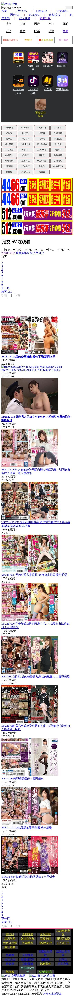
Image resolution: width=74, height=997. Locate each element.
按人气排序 (37, 252)
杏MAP (28, 40)
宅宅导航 (63, 963)
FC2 (51, 23)
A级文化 (58, 138)
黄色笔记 (9, 155)
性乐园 (9, 138)
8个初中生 (63, 942)
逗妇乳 (58, 149)
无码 (65, 23)
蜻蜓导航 (9, 160)
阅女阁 (42, 155)
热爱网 (10, 955)
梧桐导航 (58, 155)
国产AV (14, 14)
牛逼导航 (58, 133)
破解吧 (45, 959)
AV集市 (58, 127)
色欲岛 (9, 133)
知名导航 (45, 18)
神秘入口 (42, 127)
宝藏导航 (45, 938)
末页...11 (6, 291)
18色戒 (42, 133)
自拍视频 (54, 14)
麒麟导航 (25, 160)
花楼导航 (27, 963)
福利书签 (45, 963)
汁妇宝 (63, 959)
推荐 (8, 23)
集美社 (9, 171)
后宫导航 (25, 166)
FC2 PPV (34, 14)
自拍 (22, 31)
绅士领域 (25, 171)
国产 (37, 23)
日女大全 (9, 959)
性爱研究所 (28, 959)
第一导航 (63, 40)
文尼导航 (45, 934)
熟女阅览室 (42, 144)
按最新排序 (23, 252)
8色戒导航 (41, 160)
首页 (4, 11)
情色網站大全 (28, 970)
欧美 (37, 31)
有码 (8, 31)
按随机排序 (8, 252)
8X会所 (58, 144)
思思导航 (9, 938)
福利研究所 (12, 40)
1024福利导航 (63, 932)
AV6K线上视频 (52, 993)
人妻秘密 (58, 160)
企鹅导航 (27, 934)
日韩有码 (41, 11)
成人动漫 (24, 18)
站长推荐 (9, 127)
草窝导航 (27, 955)
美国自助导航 (45, 953)
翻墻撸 (10, 971)
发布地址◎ (45, 971)
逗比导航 (9, 144)
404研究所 (58, 166)
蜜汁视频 (9, 947)
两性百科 (25, 138)
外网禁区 (27, 942)
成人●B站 (41, 149)
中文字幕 (62, 11)
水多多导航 (47, 40)
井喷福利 (9, 166)
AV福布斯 (9, 149)
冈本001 (25, 149)
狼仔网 (42, 138)
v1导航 (25, 155)
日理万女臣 (63, 938)
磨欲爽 (10, 963)
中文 (22, 23)
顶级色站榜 (45, 942)
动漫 (51, 31)
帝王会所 (25, 127)
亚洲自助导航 (63, 953)
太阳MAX (25, 144)
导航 (65, 31)
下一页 (5, 288)
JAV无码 (21, 11)
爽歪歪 (42, 171)
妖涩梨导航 (28, 938)
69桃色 (25, 133)
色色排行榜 (10, 942)
